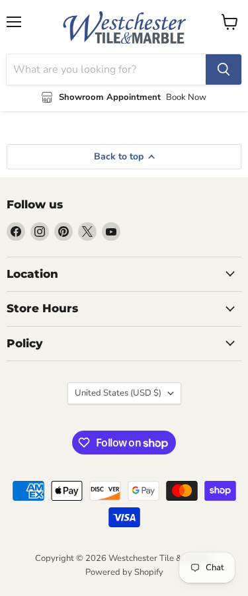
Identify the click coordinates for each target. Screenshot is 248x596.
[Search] (223, 69)
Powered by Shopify (124, 572)
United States (118, 393)
